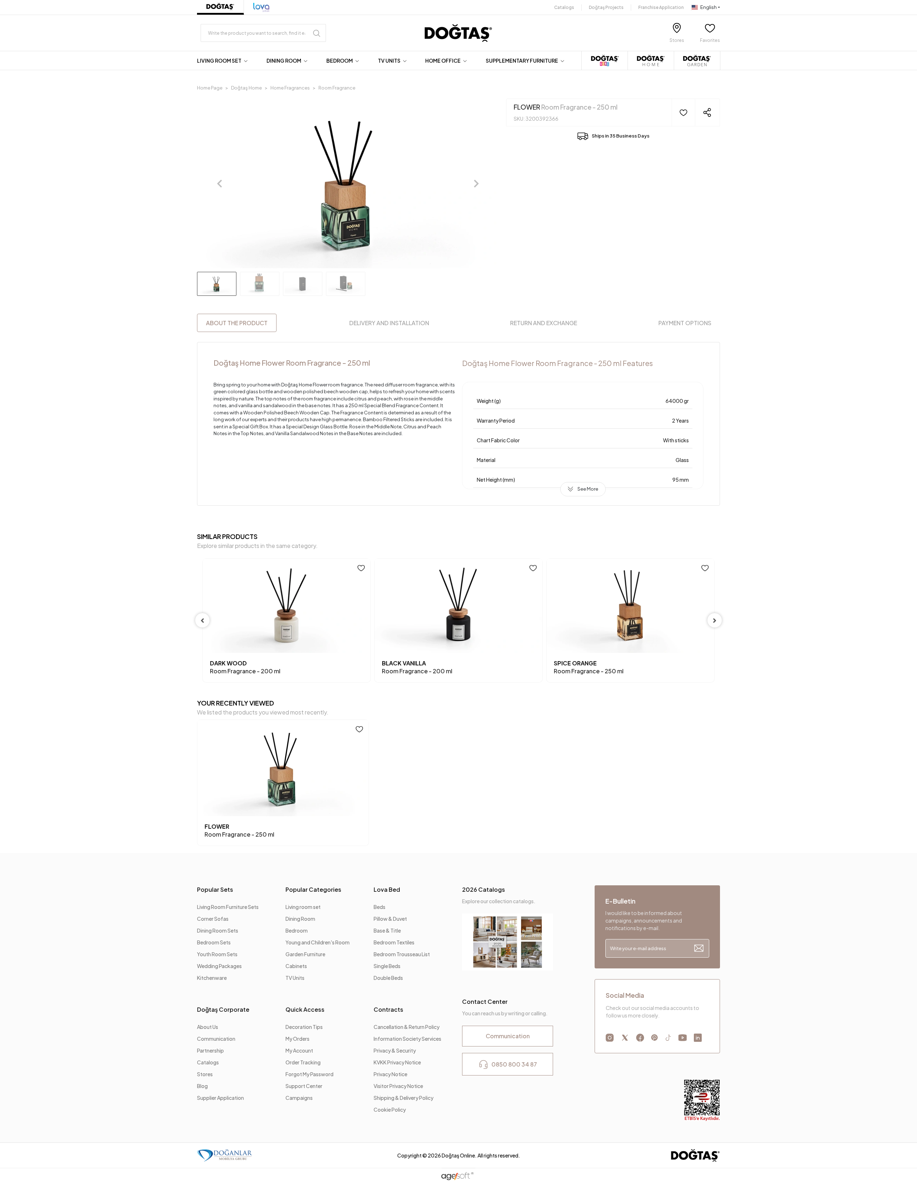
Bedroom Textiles (394, 942)
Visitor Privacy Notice (398, 1086)
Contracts (388, 1009)
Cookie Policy (390, 1109)
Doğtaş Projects (606, 7)
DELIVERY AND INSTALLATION (389, 323)
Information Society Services (407, 1038)
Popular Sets (215, 889)
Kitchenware (212, 977)
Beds (379, 907)
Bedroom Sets (214, 942)
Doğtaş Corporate (223, 1009)
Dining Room (300, 918)
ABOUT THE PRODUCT (237, 323)
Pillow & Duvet (390, 918)
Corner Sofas (213, 918)
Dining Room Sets (217, 930)
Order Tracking (303, 1062)
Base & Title (387, 930)
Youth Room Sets (217, 954)
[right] (714, 620)
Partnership (210, 1050)
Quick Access (305, 1009)
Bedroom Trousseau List (402, 954)
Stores (205, 1074)
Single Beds (387, 966)
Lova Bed (387, 889)
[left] (202, 620)
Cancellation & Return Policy (407, 1027)
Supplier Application (220, 1097)
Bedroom (296, 930)
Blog (202, 1086)
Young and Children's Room (317, 942)
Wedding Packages (219, 966)
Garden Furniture (305, 954)
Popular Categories (313, 889)
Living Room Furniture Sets (228, 907)
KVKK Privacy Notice (397, 1062)
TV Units (294, 977)
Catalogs (564, 7)
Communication (216, 1038)
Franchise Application (661, 7)
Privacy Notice (390, 1074)
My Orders (297, 1038)
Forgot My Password (309, 1074)
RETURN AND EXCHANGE (543, 323)
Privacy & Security (395, 1050)
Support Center (303, 1086)
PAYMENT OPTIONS (684, 323)
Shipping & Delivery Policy (403, 1097)
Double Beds (388, 977)
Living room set (303, 907)
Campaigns (299, 1097)
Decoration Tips (304, 1027)
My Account (299, 1050)
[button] (224, 61)
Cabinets (296, 966)
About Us (207, 1027)
